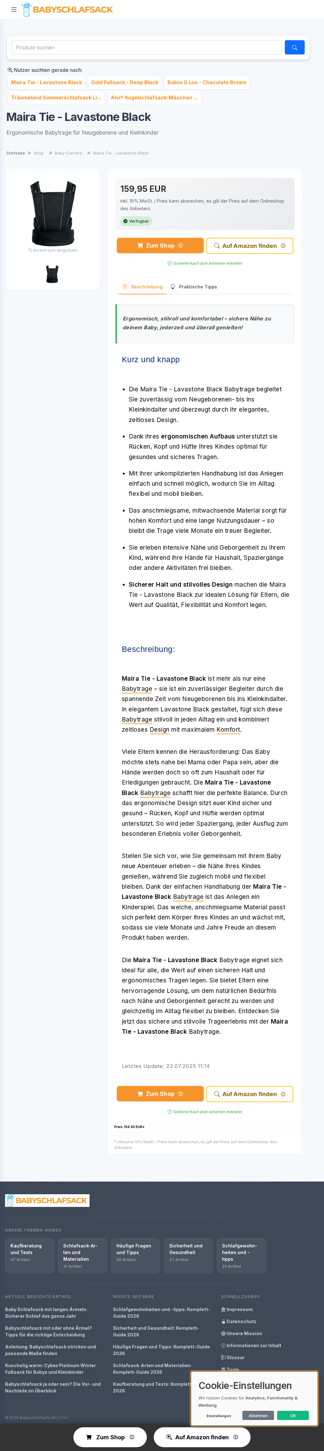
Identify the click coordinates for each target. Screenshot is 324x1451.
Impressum (239, 1309)
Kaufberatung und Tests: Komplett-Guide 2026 (160, 1387)
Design (160, 729)
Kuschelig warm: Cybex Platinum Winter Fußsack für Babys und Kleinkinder (50, 1369)
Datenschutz (241, 1321)
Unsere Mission (244, 1333)
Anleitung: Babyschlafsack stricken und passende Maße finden (50, 1350)
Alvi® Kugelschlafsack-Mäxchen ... (154, 97)
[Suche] (295, 47)
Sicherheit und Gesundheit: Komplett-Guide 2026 (156, 1331)
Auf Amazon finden (249, 246)
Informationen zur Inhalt (253, 1345)
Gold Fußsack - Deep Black (124, 82)
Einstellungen (219, 1416)
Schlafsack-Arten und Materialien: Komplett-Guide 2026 (152, 1369)
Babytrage (137, 688)
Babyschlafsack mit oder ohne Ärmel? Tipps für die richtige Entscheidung (48, 1331)
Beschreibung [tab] (147, 286)
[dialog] (254, 1399)
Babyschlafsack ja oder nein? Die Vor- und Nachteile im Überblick (53, 1387)
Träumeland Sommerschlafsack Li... (56, 97)
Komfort (228, 729)
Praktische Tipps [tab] (198, 286)
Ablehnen (258, 1415)
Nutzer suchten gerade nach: (48, 70)
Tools (232, 1369)
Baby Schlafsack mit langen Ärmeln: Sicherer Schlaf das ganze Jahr (46, 1313)
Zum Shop (160, 245)
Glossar (235, 1357)
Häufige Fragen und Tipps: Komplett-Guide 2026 (161, 1350)
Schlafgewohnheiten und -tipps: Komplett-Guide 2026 (161, 1313)
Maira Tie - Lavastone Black (46, 82)
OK (293, 1415)
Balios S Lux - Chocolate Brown (206, 82)
